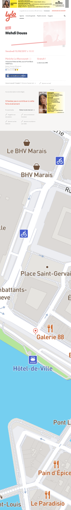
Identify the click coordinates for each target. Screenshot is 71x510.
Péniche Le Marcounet (16, 58)
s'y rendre (14, 75)
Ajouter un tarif (46, 83)
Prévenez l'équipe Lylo (19, 83)
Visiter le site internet (26, 110)
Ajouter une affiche (56, 46)
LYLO (11, 16)
